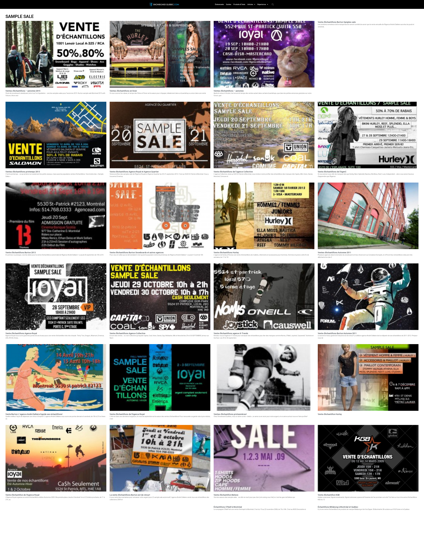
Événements (219, 4)
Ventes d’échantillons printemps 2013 (23, 172)
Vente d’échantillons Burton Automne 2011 (337, 333)
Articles (250, 4)
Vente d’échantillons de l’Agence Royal (127, 414)
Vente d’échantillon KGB (329, 495)
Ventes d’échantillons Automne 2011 (334, 252)
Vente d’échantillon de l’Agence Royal (22, 495)
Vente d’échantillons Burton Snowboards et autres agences (137, 252)
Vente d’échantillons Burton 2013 (21, 252)
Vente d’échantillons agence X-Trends (231, 333)
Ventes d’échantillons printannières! (230, 414)
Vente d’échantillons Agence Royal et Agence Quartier (134, 172)
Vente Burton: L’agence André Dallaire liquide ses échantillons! (34, 414)
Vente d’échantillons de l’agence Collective (233, 172)
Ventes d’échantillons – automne (229, 91)
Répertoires (261, 4)
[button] (273, 4)
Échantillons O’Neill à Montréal (228, 507)
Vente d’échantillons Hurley (226, 252)
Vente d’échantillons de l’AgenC (332, 172)
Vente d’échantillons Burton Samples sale (337, 22)
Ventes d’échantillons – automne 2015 (23, 91)
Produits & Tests (239, 4)
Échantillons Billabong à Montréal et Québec (338, 507)
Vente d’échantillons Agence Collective (127, 333)
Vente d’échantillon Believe (226, 495)
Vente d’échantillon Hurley (330, 414)
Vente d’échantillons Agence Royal (21, 333)
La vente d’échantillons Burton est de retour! (130, 495)
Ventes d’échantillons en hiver (123, 91)
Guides (228, 4)
